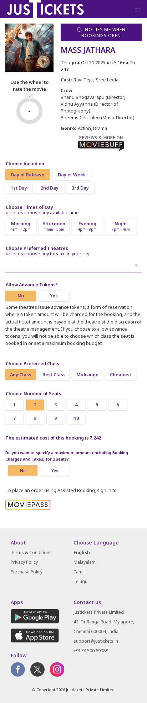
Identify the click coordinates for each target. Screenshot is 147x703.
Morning (20, 226)
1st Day (19, 188)
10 (76, 418)
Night (121, 226)
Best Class (54, 375)
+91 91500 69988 (91, 651)
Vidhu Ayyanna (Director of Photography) (89, 107)
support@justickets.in (96, 641)
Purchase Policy (26, 572)
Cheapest (120, 375)
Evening (87, 226)
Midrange (87, 375)
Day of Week (72, 175)
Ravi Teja (83, 79)
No (20, 296)
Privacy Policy (24, 562)
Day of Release (27, 175)
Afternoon (53, 226)
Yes (54, 296)
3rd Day (80, 188)
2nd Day (50, 188)
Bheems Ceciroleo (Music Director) (98, 117)
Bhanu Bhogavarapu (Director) (93, 97)
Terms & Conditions (31, 552)
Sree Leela (107, 79)
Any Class (20, 375)
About (18, 542)
